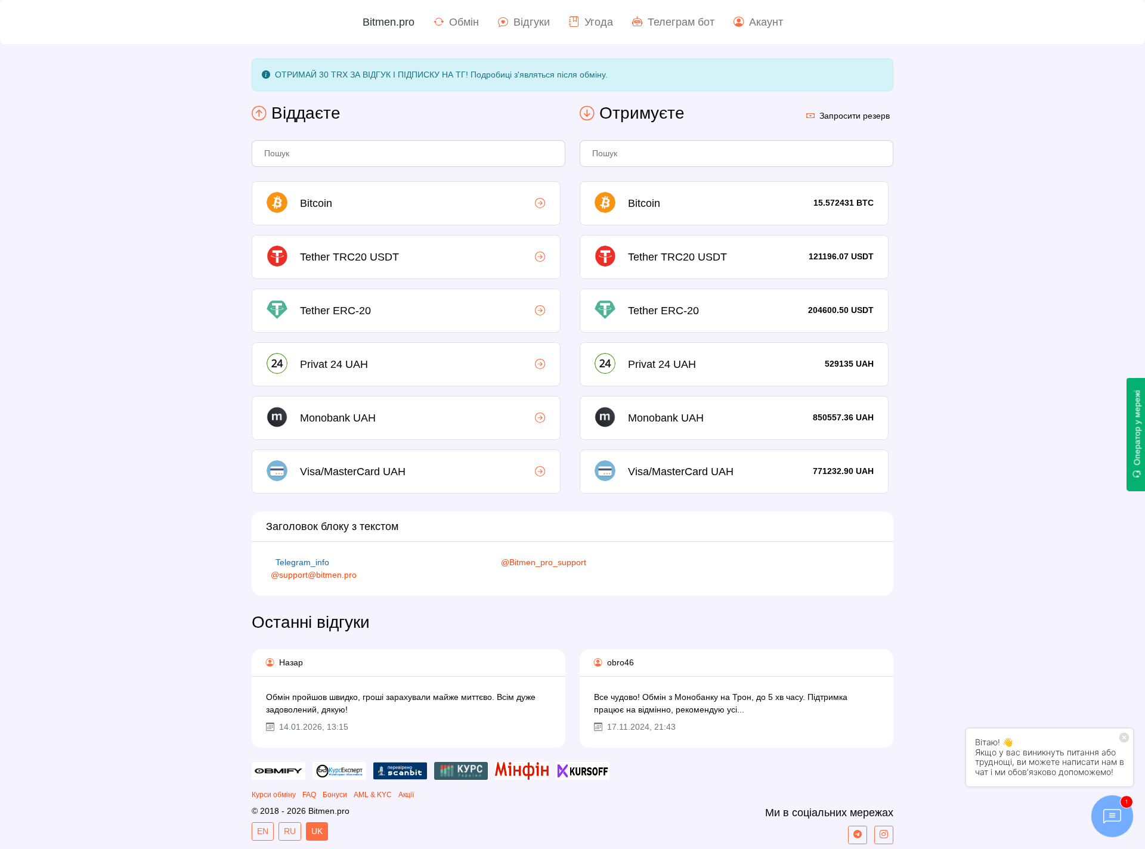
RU (290, 831)
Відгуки (531, 22)
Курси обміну (274, 795)
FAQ (309, 795)
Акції (406, 795)
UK (317, 831)
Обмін (464, 22)
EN (262, 831)
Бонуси (335, 795)
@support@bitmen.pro (314, 575)
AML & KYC (373, 795)
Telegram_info (302, 562)
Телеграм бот (681, 22)
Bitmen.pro (388, 22)
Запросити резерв (854, 115)
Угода (598, 22)
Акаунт (766, 22)
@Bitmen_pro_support (543, 562)
